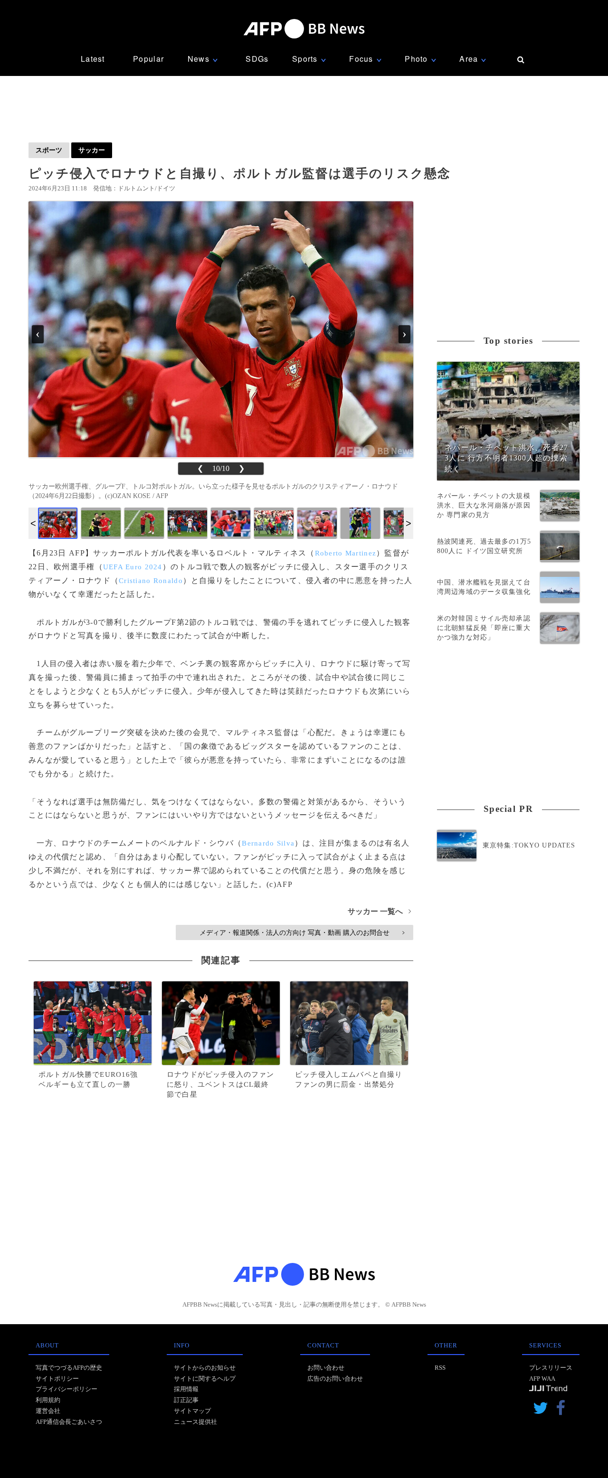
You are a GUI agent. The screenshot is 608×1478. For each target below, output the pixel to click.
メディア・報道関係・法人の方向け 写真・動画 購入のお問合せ (302, 932)
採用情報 (186, 1389)
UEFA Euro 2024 (132, 567)
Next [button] (408, 523)
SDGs (257, 58)
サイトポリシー (57, 1378)
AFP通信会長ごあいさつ (69, 1421)
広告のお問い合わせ (335, 1378)
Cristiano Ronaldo (151, 580)
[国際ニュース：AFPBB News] (304, 28)
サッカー (91, 150)
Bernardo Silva (268, 843)
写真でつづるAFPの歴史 (69, 1367)
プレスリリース (550, 1367)
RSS (440, 1367)
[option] (57, 523)
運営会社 (48, 1410)
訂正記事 (186, 1399)
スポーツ (49, 150)
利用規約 (48, 1399)
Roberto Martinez (345, 553)
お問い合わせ (325, 1367)
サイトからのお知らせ (205, 1367)
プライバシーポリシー (66, 1389)
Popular (148, 58)
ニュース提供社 (195, 1421)
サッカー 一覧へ (379, 911)
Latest (93, 58)
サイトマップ (192, 1410)
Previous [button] (33, 523)
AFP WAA (542, 1378)
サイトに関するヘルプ (205, 1378)
